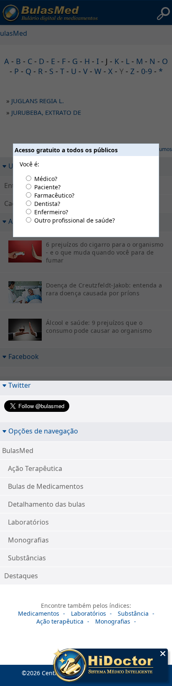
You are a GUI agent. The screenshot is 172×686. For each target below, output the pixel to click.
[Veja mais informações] (110, 666)
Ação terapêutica (59, 621)
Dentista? (47, 204)
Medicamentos (38, 613)
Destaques (21, 575)
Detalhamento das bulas (46, 504)
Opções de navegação (43, 430)
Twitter (19, 385)
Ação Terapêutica (35, 468)
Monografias (28, 540)
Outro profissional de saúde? (74, 220)
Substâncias (27, 557)
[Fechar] (163, 654)
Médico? (45, 179)
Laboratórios (28, 522)
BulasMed (17, 450)
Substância (133, 613)
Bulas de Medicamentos (45, 486)
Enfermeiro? (51, 212)
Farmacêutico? (54, 195)
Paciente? (47, 187)
